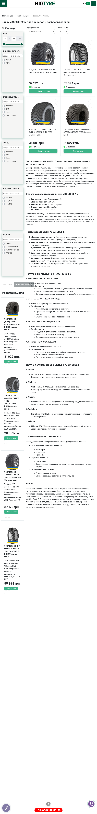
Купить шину (12, 361)
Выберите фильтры (23, 284)
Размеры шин (23, 16)
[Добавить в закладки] (5, 365)
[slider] (3, 44)
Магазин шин (7, 16)
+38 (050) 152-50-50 (48, 810)
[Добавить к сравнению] (9, 365)
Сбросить (7, 284)
